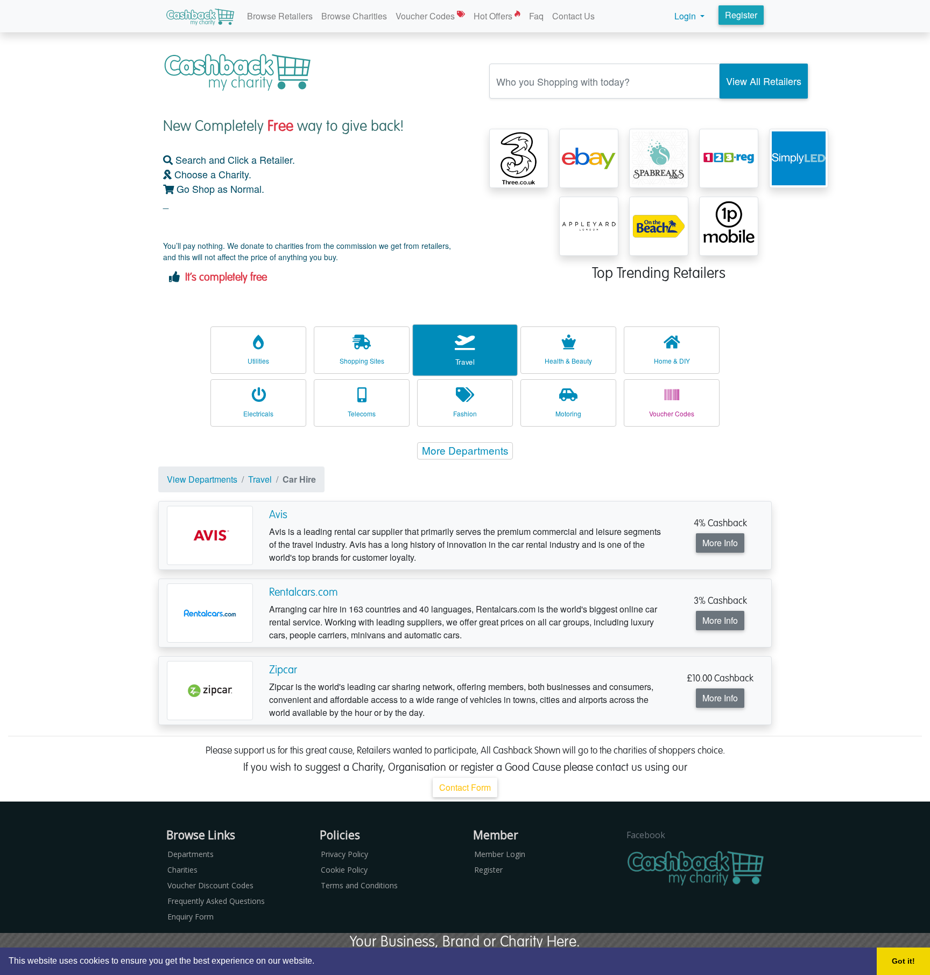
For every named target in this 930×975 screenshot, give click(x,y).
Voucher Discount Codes (210, 885)
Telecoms (362, 413)
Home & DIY (672, 360)
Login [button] (686, 16)
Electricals (258, 413)
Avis (278, 514)
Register (741, 15)
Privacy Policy (344, 854)
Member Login (499, 854)
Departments (190, 854)
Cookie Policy (344, 870)
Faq (536, 16)
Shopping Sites (362, 360)
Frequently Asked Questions (216, 901)
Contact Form (465, 787)
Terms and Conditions (359, 885)
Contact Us (573, 16)
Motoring (568, 413)
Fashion (465, 413)
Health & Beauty (568, 360)
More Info (720, 543)
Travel (465, 362)
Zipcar (283, 669)
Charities (182, 870)
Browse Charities (354, 16)
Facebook (645, 835)
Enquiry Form (190, 916)
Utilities (258, 360)
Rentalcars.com (303, 592)
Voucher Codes (426, 16)
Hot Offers (494, 16)
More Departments (465, 450)
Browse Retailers (280, 16)
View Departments (202, 479)
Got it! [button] (903, 961)
